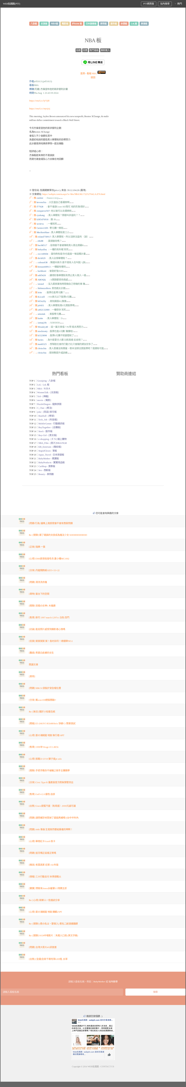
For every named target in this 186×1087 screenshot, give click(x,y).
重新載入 (105, 50)
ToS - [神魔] (43, 396)
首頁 (82, 73)
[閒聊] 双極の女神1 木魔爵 (42, 605)
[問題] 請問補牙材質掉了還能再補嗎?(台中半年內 (53, 817)
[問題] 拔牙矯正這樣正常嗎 (42, 853)
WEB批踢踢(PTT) (11, 3)
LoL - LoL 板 (43, 384)
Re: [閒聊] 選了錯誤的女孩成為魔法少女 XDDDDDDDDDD (58, 535)
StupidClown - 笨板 (47, 451)
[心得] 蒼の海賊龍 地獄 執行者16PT (46, 735)
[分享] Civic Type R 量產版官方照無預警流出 (51, 782)
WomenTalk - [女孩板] (48, 392)
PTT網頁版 (148, 3)
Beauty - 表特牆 (46, 474)
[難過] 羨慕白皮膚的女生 (41, 652)
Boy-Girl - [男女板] (47, 435)
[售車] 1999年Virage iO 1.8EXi (43, 747)
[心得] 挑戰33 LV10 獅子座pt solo (45, 759)
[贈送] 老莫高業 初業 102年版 (43, 865)
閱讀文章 (33, 664)
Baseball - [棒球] (46, 416)
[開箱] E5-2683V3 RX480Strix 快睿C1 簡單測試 (52, 723)
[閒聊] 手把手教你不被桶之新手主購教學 (49, 770)
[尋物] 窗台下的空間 (39, 594)
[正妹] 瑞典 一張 (37, 547)
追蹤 (78, 50)
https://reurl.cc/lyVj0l (39, 100)
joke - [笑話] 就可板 (47, 412)
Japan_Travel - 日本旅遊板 (51, 454)
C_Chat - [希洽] (44, 408)
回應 (85, 50)
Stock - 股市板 (45, 431)
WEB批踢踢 (93, 1066)
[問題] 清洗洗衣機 (38, 582)
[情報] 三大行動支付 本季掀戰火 (45, 876)
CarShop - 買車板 (46, 466)
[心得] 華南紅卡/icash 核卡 (42, 841)
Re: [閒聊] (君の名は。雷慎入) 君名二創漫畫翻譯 (53, 923)
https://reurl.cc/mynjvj (39, 108)
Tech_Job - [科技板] (47, 419)
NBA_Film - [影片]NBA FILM (52, 443)
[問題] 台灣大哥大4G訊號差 (43, 947)
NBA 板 (93, 40)
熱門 (179, 3)
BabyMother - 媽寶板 (48, 458)
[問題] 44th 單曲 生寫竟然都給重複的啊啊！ (51, 829)
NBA (91, 73)
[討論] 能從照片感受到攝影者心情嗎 (47, 629)
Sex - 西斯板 (44, 470)
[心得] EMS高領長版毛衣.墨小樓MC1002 (49, 558)
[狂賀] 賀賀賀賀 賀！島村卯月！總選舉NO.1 (51, 641)
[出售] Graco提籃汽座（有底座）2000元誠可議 (52, 806)
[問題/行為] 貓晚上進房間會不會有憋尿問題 (51, 523)
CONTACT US (107, 1066)
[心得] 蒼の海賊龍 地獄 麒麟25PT (45, 912)
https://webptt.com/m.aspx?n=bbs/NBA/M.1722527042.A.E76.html (73, 194)
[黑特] (32, 676)
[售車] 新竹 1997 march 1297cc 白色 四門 (49, 617)
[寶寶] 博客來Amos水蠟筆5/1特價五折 (48, 888)
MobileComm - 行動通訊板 (51, 423)
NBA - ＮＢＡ (43, 388)
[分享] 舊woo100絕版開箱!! (42, 700)
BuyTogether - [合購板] (49, 427)
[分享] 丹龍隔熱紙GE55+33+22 (44, 570)
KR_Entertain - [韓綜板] (49, 447)
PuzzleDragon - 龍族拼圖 (49, 404)
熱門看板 (94, 50)
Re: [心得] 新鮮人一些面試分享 (44, 900)
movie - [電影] (44, 400)
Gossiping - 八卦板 (46, 380)
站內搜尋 (164, 3)
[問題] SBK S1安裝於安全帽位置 (45, 688)
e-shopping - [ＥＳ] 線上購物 (52, 439)
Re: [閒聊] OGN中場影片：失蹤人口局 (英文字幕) (53, 935)
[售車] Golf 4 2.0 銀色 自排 (42, 794)
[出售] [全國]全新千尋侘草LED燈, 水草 (48, 959)
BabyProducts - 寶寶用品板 (51, 462)
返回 (93, 77)
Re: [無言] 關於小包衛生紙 (42, 711)
